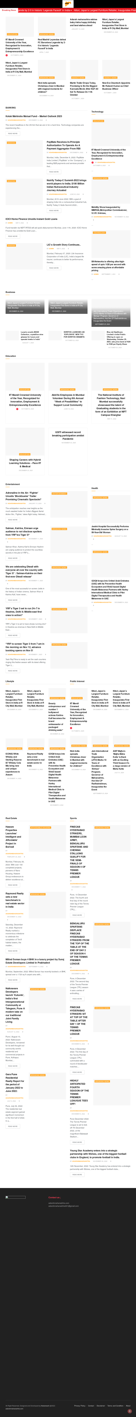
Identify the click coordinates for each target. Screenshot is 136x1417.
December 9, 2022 (78, 973)
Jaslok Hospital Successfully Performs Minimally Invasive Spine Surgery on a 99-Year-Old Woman (110, 529)
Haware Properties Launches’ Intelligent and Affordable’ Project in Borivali (13, 836)
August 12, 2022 (13, 1032)
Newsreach (45, 1406)
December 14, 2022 (35, 120)
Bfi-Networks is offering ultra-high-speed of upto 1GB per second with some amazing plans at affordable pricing (109, 266)
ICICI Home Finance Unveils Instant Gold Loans (31, 219)
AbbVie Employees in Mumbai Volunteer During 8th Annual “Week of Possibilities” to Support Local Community (68, 400)
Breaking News (47, 34)
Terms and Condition (115, 1405)
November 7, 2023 (35, 619)
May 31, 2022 (111, 419)
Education (12, 34)
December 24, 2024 (110, 32)
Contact (91, 1405)
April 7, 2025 (44, 52)
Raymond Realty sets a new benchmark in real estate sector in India (35, 759)
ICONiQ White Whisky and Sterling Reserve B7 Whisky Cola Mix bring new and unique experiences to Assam (14, 764)
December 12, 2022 (35, 769)
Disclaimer (101, 1405)
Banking (11, 143)
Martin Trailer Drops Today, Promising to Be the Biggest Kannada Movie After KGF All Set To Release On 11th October (84, 88)
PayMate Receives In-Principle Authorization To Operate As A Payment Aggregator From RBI (63, 145)
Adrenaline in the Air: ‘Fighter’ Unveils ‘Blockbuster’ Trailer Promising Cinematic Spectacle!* (23, 496)
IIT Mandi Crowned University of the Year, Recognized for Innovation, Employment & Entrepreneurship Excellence (20, 45)
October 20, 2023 (115, 347)
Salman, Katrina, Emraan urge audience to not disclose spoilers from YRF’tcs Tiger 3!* (24, 531)
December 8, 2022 (76, 152)
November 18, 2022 (121, 217)
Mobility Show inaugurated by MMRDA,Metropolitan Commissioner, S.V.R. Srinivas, (109, 210)
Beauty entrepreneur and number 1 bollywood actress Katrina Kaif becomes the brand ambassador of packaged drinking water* (56, 717)
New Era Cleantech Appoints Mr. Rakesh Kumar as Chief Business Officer (116, 85)
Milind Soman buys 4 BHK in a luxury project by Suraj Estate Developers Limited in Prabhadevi (35, 961)
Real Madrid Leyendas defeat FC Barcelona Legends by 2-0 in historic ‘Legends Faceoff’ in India (52, 44)
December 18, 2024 (46, 95)
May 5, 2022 (19, 223)
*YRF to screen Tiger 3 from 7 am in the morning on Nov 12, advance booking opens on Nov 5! (25, 647)
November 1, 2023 (35, 654)
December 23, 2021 (25, 470)
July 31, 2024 (119, 772)
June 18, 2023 (68, 409)
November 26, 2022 (100, 1161)
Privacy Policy (79, 1405)
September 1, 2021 (108, 274)
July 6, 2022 (11, 1101)
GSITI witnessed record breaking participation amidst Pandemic (68, 435)
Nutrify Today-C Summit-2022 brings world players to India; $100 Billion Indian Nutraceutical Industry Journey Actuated (66, 185)
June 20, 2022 (74, 194)
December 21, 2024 (14, 75)
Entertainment (59, 493)
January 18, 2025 (77, 29)
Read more (13, 133)
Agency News (78, 78)
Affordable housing (40, 827)
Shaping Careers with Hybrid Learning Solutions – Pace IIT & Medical (25, 463)
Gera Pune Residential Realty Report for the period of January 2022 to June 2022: (15, 1083)
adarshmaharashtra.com (14, 1408)
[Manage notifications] (130, 1411)
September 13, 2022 (35, 966)
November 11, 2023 (35, 539)
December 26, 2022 (57, 734)
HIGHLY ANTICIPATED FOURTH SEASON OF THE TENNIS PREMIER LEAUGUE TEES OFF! (79, 1092)
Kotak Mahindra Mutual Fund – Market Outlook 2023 (34, 116)
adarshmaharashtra (17, 120)
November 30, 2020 (68, 443)
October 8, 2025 (16, 55)
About (128, 1405)
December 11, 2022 (78, 887)
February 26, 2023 (14, 857)
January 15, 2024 (34, 503)
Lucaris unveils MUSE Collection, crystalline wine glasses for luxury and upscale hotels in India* (32, 335)
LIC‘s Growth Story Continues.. (64, 244)
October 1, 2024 (77, 98)
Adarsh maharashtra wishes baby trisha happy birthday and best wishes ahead (83, 22)
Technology (99, 233)
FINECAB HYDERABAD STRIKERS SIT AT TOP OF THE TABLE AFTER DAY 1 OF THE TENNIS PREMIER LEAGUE (78, 1020)
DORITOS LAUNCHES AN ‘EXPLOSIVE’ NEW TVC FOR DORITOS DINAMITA (74, 334)
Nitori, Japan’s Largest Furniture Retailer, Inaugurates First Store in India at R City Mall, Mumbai (115, 24)
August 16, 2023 (120, 536)
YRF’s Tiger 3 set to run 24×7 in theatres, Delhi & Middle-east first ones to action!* (24, 612)
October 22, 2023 (72, 340)
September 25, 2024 (102, 324)
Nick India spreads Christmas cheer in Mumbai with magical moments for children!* (51, 87)
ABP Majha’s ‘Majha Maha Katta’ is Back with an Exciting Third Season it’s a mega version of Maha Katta (121, 759)
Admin (10, 223)
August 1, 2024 (28, 343)
